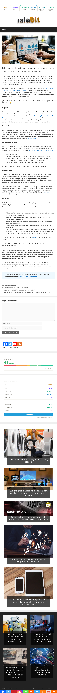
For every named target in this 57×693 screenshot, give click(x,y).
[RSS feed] (19, 344)
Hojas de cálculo (9, 288)
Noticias (6, 285)
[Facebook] (5, 344)
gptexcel (34, 237)
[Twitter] (10, 344)
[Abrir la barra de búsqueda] (55, 29)
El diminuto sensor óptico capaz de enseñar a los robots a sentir (15, 638)
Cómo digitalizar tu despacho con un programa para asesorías (28, 560)
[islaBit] (28, 20)
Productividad (24, 288)
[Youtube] (15, 344)
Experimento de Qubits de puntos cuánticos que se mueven (42, 671)
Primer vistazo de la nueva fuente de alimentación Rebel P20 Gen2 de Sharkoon (28, 518)
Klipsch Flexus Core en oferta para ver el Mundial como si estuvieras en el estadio (15, 672)
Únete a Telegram (28, 414)
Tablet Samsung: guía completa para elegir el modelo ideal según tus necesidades (28, 602)
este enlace (32, 138)
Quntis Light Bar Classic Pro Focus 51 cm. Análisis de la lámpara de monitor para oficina (29, 493)
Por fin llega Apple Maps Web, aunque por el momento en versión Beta (27, 292)
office (18, 288)
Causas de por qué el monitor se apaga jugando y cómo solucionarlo (42, 638)
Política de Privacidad (28, 689)
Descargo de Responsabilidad (43, 689)
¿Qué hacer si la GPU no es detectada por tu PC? (20, 290)
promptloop (47, 193)
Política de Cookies (15, 689)
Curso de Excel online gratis (27, 277)
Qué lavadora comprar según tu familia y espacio (28, 460)
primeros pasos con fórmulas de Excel (41, 150)
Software (13, 285)
